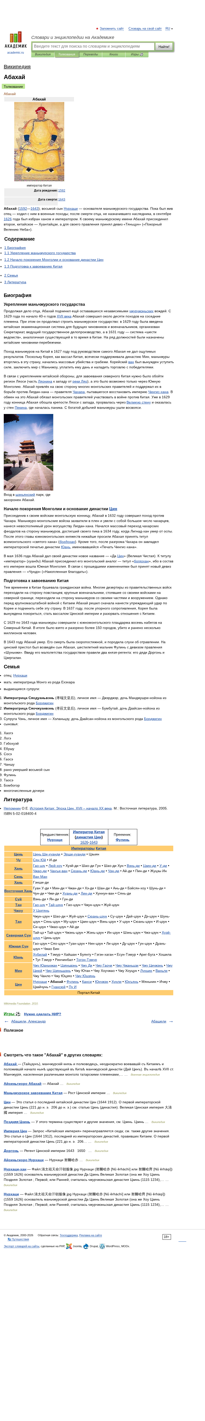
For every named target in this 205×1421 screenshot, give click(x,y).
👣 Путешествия (18, 1239)
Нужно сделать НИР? (42, 1014)
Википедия (42, 54)
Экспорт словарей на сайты (21, 1246)
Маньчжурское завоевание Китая (33, 1093)
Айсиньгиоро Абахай (23, 1084)
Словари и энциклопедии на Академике (72, 37)
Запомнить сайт (112, 28)
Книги (114, 54)
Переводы (90, 54)
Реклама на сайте (90, 1235)
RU (168, 28)
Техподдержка (69, 1235)
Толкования (66, 54)
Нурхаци (11, 1194)
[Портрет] (39, 180)
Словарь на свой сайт (145, 28)
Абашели (158, 1021)
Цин (7, 1102)
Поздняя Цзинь (17, 1122)
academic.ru (15, 52)
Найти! (164, 47)
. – (71, 808)
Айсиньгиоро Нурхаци (24, 1160)
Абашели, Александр (28, 1021)
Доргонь (11, 1151)
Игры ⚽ (137, 54)
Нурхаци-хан (15, 1169)
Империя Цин (15, 1131)
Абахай (11, 1064)
